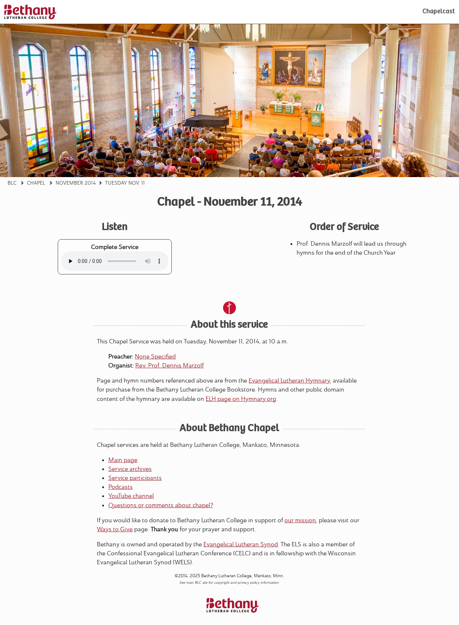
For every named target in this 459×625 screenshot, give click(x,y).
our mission (300, 520)
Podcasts (120, 487)
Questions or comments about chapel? (160, 505)
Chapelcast (438, 12)
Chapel (36, 183)
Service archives (130, 469)
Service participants (135, 478)
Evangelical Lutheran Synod (240, 544)
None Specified (155, 356)
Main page (122, 460)
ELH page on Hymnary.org (240, 399)
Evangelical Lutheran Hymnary (289, 380)
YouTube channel (131, 496)
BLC (12, 183)
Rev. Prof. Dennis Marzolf (169, 365)
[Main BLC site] (30, 11)
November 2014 (76, 183)
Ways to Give (115, 529)
